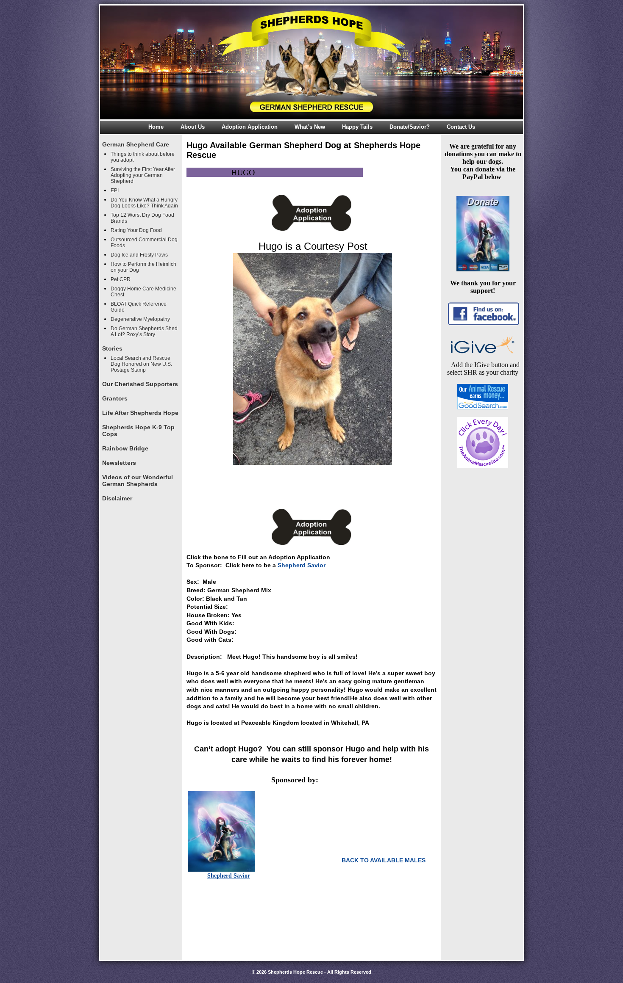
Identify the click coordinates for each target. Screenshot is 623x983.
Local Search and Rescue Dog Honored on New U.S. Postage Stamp (141, 364)
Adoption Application (250, 127)
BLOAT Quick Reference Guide (139, 307)
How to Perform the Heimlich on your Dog (143, 267)
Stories (112, 348)
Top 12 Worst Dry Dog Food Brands (142, 218)
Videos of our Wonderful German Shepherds (137, 480)
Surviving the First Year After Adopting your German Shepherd (143, 175)
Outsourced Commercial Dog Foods (144, 243)
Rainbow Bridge (125, 448)
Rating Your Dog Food (136, 230)
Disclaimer (117, 498)
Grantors (115, 398)
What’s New (310, 127)
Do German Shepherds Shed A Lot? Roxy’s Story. (144, 331)
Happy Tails (357, 127)
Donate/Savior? (409, 127)
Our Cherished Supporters (140, 384)
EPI (115, 190)
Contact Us (461, 127)
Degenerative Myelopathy (140, 319)
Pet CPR (121, 279)
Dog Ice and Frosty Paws (139, 255)
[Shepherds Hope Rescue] (311, 62)
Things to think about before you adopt (143, 157)
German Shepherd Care (135, 144)
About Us (193, 127)
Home (156, 127)
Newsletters (119, 462)
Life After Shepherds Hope (140, 412)
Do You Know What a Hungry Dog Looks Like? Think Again (144, 203)
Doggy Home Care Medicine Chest (143, 292)
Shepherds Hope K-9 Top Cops (138, 430)
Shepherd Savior (301, 565)
